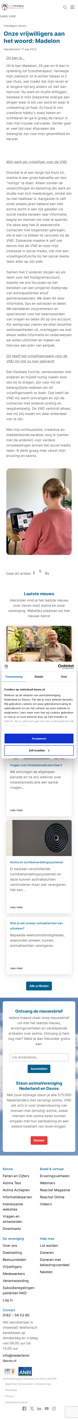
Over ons (10, 1246)
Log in (8, 1300)
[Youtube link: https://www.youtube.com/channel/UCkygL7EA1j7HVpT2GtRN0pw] (47, 1408)
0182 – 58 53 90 (16, 1315)
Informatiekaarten (17, 1197)
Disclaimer (11, 1389)
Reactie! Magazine (55, 1190)
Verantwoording (16, 1281)
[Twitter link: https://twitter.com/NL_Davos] (32, 1408)
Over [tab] (64, 676)
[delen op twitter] (40, 574)
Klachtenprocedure (16, 1402)
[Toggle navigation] (72, 7)
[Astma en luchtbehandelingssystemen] (39, 838)
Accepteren (39, 738)
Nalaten (46, 1272)
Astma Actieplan (16, 1190)
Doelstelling (12, 1253)
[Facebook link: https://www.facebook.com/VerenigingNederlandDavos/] (24, 1408)
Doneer (39, 1140)
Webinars (47, 1183)
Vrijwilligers (12, 1267)
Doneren (47, 1253)
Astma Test (12, 1183)
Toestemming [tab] (13, 676)
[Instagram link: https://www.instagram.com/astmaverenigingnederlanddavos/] (54, 1408)
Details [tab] (39, 676)
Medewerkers (14, 1274)
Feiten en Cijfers (16, 1176)
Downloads (12, 1229)
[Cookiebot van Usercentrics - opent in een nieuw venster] (58, 666)
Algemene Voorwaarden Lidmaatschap (28, 1383)
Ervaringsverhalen (54, 1176)
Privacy (9, 1396)
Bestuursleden (14, 1260)
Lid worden (49, 1246)
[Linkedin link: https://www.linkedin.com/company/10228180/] (39, 1408)
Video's (46, 1204)
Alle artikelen (39, 986)
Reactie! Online (52, 1197)
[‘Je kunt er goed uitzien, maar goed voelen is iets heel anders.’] (39, 644)
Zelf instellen (37, 750)
